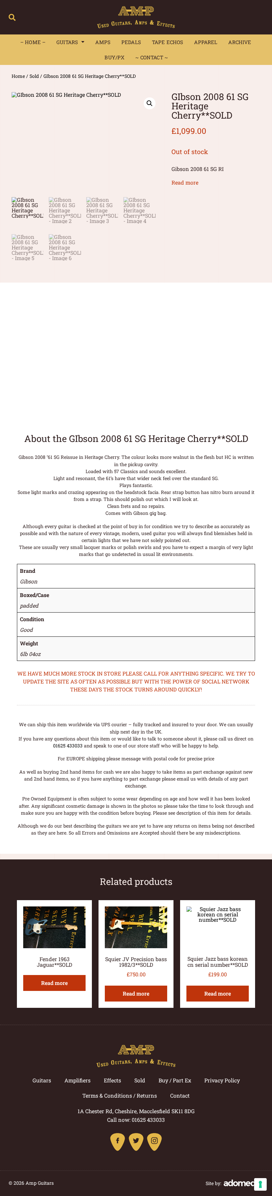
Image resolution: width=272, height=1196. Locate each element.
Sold (34, 76)
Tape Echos (167, 42)
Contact (180, 1095)
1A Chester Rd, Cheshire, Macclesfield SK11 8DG (136, 1111)
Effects (112, 1080)
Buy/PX (114, 57)
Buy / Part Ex (175, 1080)
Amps (102, 42)
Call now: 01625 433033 (136, 1119)
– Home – (32, 42)
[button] (12, 17)
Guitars (67, 42)
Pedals (131, 42)
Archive (239, 42)
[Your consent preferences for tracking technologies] (260, 1184)
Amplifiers (77, 1080)
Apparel (205, 42)
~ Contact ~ (151, 57)
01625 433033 (68, 745)
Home (18, 76)
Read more (184, 182)
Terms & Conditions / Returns (119, 1095)
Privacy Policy (222, 1080)
